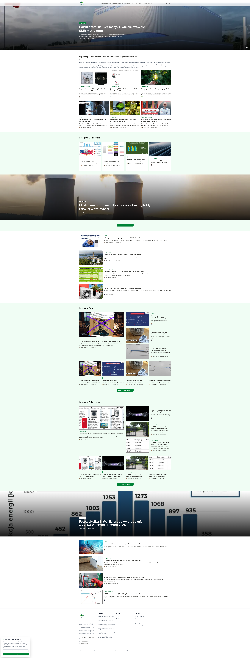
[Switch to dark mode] (170, 3)
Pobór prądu (138, 3)
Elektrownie (127, 3)
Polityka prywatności (96, 650)
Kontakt (103, 650)
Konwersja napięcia (147, 3)
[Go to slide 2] (246, 47)
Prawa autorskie (88, 650)
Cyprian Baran (82, 39)
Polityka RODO (109, 650)
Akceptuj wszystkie (16, 654)
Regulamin (81, 650)
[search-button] (166, 3)
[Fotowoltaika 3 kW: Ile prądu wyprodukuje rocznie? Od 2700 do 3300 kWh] (125, 513)
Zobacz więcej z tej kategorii (124, 225)
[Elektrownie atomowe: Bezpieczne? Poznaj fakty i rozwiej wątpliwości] (125, 197)
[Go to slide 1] (244, 47)
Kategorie (137, 613)
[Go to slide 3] (247, 47)
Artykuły (100, 613)
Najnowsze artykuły (106, 3)
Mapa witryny (125, 650)
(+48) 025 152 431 (84, 641)
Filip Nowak (118, 618)
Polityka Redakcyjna (117, 650)
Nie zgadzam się (15, 650)
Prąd (133, 3)
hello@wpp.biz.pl (84, 643)
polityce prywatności (20, 647)
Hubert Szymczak (83, 212)
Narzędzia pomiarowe (117, 3)
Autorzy (118, 613)
